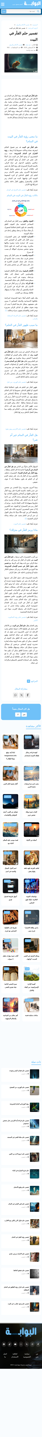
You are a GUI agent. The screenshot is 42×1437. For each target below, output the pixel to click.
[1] (6, 310)
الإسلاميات (28, 824)
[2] (26, 518)
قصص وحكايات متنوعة (10, 824)
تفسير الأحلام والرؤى (23, 25)
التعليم (6, 737)
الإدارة (27, 881)
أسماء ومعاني (29, 768)
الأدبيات (6, 968)
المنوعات (28, 912)
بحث (4, 11)
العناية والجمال (29, 1000)
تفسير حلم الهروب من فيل (16, 382)
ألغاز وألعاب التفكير (9, 768)
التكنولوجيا (28, 737)
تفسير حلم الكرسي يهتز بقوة (16, 429)
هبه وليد (28, 45)
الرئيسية (35, 25)
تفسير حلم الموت (19, 524)
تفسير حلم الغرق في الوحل (16, 190)
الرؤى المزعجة (33, 28)
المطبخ (27, 853)
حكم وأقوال (28, 796)
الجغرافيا (7, 1000)
